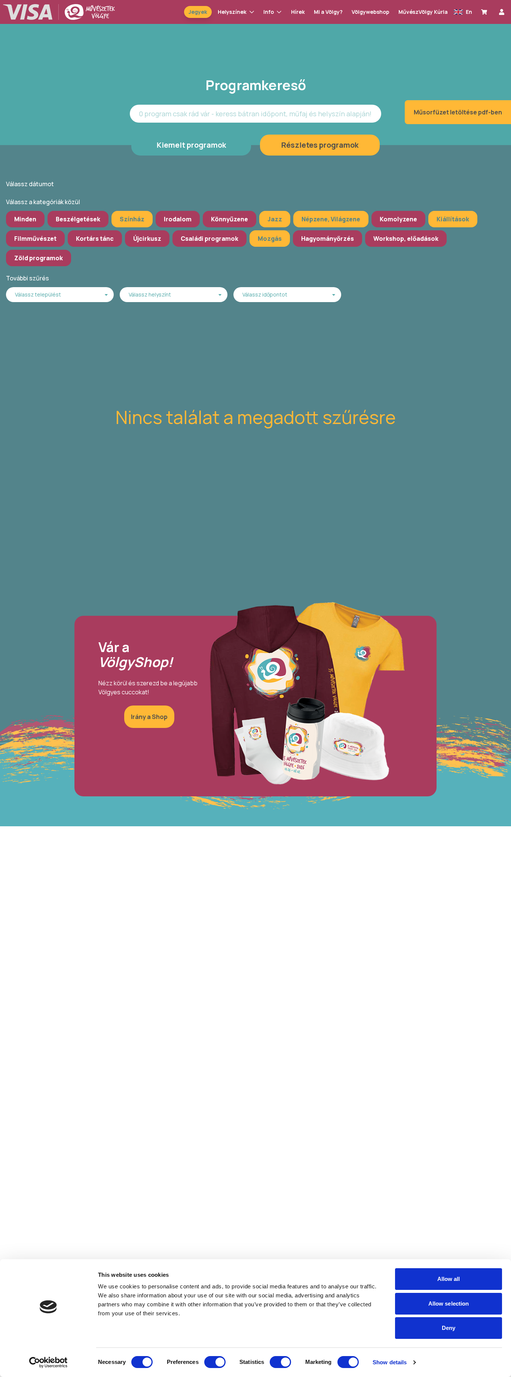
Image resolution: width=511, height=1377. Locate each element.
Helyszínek (232, 11)
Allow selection (448, 1303)
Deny (448, 1328)
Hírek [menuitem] (298, 11)
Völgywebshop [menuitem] (370, 11)
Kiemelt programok (191, 145)
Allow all (448, 1279)
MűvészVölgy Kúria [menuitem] (423, 11)
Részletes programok (319, 145)
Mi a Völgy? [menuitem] (328, 11)
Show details (390, 1362)
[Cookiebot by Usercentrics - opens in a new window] (48, 1362)
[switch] (215, 1362)
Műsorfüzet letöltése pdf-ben (458, 112)
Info (268, 11)
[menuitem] (485, 12)
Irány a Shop (149, 717)
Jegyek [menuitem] (198, 11)
